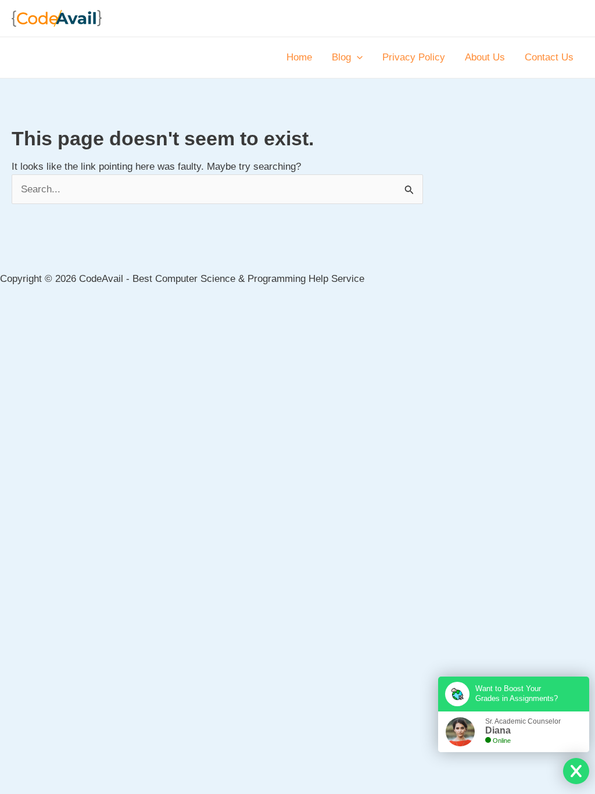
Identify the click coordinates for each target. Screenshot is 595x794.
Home (299, 57)
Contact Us (549, 57)
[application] (357, 57)
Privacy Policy (413, 57)
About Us (485, 57)
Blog (341, 57)
